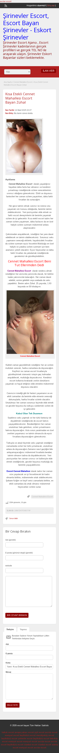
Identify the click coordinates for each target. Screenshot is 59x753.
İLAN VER (48, 70)
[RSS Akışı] (5, 5)
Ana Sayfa (8, 82)
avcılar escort (5, 1)
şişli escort (39, 732)
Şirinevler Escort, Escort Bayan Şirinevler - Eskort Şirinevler (27, 26)
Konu (8, 663)
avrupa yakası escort (24, 732)
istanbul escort (30, 744)
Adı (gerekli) (10, 540)
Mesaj (8, 672)
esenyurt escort (12, 735)
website (8, 566)
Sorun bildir (13, 518)
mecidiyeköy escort (45, 735)
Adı (7, 644)
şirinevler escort (25, 738)
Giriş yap (51, 5)
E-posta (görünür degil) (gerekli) (19, 553)
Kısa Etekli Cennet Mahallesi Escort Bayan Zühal (20, 97)
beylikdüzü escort (28, 735)
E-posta (9, 653)
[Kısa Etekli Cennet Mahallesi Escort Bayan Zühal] (24, 146)
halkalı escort (8, 732)
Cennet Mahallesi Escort (23, 82)
